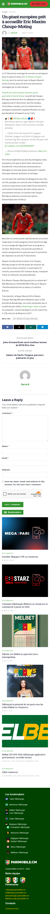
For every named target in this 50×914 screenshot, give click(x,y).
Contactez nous (11, 909)
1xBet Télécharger (16, 799)
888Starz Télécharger (19, 852)
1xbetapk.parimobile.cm (15, 890)
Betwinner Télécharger (18, 805)
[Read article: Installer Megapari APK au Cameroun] (25, 533)
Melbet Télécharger (17, 810)
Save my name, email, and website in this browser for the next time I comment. (25, 483)
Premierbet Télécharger (20, 827)
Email (5, 458)
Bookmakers (7, 553)
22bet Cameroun (10, 772)
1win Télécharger (16, 813)
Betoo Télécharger (18, 847)
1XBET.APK (39, 4)
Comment (7, 413)
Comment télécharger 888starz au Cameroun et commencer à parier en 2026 (25, 605)
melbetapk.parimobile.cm (15, 893)
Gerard (14, 33)
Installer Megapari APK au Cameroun (20, 556)
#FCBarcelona (20, 118)
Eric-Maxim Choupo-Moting (25, 319)
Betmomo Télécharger (20, 833)
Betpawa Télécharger (18, 824)
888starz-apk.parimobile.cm (17, 899)
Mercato (12, 12)
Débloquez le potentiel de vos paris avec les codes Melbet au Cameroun (22, 706)
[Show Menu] (3, 4)
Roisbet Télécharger (19, 841)
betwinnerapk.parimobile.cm (17, 896)
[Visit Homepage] (17, 4)
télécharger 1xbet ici (31, 306)
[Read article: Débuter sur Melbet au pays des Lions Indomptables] (25, 631)
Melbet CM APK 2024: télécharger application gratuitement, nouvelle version (23, 756)
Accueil (4, 12)
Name (6, 446)
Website (6, 470)
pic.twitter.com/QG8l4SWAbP (19, 145)
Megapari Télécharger (20, 838)
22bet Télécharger (16, 819)
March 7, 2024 (27, 33)
